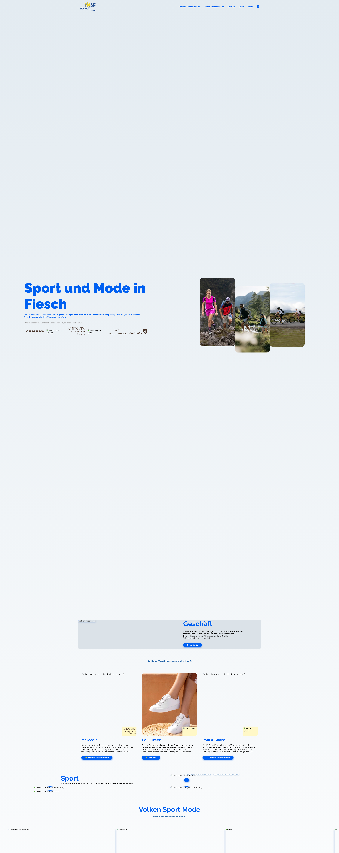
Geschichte (192, 645)
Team (250, 7)
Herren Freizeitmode (214, 7)
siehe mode (34, 349)
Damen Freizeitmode (189, 7)
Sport (241, 7)
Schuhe (231, 7)
